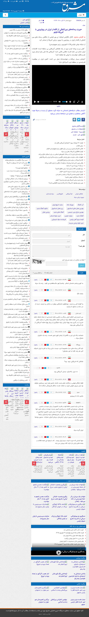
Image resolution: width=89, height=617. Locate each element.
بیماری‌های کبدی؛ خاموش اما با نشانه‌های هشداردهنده (16, 193)
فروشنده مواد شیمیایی (59, 219)
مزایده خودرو (68, 216)
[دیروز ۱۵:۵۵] (21, 129)
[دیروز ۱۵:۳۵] (76, 508)
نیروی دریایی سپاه (79, 197)
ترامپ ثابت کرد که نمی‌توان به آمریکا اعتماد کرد (18, 164)
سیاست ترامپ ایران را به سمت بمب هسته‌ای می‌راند (18, 172)
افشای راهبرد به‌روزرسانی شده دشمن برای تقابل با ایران (17, 343)
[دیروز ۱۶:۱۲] (40, 489)
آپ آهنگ (80, 205)
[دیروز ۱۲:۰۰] (40, 592)
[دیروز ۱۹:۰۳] (76, 592)
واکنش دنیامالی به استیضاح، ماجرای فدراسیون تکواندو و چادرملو (77, 576)
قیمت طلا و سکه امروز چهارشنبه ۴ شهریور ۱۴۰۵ (70, 533)
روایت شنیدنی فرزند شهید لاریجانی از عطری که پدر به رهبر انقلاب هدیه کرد (17, 73)
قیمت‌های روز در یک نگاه (77, 526)
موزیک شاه (70, 205)
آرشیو (20, 1)
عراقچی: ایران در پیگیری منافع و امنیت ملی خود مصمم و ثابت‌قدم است (17, 224)
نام (84, 234)
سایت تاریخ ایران (57, 205)
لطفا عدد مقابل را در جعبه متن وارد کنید (73, 260)
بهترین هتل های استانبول (75, 208)
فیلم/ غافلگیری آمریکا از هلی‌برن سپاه (72, 151)
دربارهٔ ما (5, 1)
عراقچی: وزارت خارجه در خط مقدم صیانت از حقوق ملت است (16, 310)
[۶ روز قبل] (59, 461)
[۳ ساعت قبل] (21, 396)
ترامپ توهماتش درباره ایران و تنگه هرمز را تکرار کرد (16, 78)
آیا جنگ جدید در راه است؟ (20, 64)
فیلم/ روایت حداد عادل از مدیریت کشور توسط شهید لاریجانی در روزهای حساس (17, 277)
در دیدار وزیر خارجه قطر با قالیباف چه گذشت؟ (17, 37)
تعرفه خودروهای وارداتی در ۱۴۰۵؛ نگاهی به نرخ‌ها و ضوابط (59, 471)
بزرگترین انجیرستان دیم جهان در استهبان (42, 600)
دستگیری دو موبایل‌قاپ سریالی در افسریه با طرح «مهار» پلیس (77, 518)
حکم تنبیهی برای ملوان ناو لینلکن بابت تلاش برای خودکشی (17, 338)
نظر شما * (81, 246)
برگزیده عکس (81, 584)
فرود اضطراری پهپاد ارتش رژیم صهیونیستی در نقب (19, 348)
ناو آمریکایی (69, 194)
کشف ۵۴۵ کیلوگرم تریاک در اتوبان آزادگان (59, 517)
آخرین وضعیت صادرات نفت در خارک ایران (15, 61)
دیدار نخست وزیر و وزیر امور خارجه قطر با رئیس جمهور (77, 602)
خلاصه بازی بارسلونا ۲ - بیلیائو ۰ (19, 176)
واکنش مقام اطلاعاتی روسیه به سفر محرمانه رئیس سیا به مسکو (18, 91)
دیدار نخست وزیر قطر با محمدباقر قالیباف (16, 314)
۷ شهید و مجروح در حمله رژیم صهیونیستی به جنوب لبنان (19, 333)
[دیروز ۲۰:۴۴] (76, 489)
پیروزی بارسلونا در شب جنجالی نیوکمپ (16, 179)
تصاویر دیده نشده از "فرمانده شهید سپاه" (16, 46)
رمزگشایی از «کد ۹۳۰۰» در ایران (18, 59)
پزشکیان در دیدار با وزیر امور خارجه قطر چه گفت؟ (17, 366)
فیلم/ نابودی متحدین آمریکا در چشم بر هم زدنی (69, 174)
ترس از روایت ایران (22, 199)
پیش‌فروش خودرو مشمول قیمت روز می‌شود (48, 469)
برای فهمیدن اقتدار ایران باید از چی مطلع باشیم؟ (69, 169)
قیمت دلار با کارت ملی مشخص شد (74, 530)
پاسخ (36, 280)
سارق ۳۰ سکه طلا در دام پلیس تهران (21, 138)
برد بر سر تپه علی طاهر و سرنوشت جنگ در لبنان (16, 361)
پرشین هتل (46, 212)
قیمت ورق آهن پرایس (76, 219)
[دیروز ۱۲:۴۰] (40, 508)
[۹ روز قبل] (48, 459)
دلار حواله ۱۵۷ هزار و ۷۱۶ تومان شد (73, 536)
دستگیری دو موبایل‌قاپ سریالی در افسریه (70, 551)
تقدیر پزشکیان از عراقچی (20, 380)
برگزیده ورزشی (80, 558)
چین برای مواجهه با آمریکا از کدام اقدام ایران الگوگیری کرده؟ (66, 183)
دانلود (58, 106)
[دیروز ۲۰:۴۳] (58, 566)
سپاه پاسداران (50, 194)
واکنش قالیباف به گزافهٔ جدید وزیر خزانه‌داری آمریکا (18, 282)
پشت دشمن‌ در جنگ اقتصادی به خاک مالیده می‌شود (17, 96)
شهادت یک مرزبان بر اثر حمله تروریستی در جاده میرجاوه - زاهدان (77, 499)
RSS (26, 1)
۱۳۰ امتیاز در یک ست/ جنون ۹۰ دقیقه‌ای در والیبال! (16, 42)
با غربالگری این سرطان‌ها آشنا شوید (11, 405)
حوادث (27, 117)
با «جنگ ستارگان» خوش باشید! (74, 177)
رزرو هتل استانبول (57, 208)
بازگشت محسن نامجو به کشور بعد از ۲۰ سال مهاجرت (41, 499)
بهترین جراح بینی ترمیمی (75, 212)
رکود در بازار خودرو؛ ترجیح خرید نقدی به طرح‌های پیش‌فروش (80, 470)
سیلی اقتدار (79, 146)
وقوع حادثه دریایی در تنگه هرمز (19, 30)
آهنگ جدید (79, 216)
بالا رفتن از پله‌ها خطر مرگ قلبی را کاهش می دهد (6, 409)
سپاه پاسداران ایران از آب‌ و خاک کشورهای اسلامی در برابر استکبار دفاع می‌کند (60, 154)
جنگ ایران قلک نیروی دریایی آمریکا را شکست (17, 264)
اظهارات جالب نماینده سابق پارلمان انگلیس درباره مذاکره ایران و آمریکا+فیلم (61, 157)
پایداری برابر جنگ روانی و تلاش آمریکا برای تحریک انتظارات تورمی (17, 371)
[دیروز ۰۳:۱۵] (11, 395)
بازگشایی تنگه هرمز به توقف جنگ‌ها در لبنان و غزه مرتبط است (17, 83)
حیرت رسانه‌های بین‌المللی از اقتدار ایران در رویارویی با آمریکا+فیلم (58, 31)
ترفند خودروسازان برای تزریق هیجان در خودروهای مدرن (70, 471)
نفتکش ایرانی (79, 194)
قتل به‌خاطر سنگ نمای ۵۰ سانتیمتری (6, 137)
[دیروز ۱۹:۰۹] (58, 489)
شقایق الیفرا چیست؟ (22, 168)
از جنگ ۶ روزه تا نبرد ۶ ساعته (74, 166)
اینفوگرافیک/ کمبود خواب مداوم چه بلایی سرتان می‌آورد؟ (16, 407)
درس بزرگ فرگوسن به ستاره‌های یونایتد (16, 160)
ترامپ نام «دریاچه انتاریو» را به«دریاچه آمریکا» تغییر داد (17, 249)
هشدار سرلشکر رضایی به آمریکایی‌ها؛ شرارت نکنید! (17, 295)
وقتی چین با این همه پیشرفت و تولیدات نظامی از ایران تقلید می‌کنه (64, 163)
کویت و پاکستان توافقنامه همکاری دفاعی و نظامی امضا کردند (16, 356)
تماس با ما (13, 1)
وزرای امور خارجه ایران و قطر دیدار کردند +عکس (17, 101)
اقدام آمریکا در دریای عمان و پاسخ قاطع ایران (70, 160)
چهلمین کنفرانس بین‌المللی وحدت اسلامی (59, 600)
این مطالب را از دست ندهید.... (75, 481)
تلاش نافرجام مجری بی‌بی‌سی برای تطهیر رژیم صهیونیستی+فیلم (65, 149)
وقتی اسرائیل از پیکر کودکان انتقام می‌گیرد (15, 207)
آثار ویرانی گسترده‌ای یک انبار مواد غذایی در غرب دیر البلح (17, 111)
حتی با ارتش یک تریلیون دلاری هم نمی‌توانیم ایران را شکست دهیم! (18, 187)
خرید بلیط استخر (55, 216)
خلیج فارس (60, 194)
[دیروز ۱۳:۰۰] (58, 592)
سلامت (27, 385)
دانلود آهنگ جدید (42, 208)
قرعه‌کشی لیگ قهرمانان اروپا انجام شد (59, 575)
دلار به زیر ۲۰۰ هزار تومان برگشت (74, 538)
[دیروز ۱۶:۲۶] (58, 553)
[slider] (44, 102)
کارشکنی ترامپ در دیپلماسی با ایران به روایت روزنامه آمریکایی (17, 229)
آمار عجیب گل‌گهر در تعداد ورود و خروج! (40, 575)
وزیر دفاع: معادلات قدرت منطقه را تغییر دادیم (17, 305)
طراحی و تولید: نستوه (44, 614)
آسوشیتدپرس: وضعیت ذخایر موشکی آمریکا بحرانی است (17, 272)
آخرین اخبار (25, 156)
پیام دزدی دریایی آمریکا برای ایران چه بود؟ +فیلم (69, 180)
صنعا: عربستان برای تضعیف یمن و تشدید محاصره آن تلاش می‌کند (16, 234)
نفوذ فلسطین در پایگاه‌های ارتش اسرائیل (16, 197)
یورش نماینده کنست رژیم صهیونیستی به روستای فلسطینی (17, 244)
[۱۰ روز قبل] (37, 461)
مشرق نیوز (68, 6)
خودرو (83, 451)
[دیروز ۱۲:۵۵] (58, 508)
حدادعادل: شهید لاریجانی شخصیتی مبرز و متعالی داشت (16, 300)
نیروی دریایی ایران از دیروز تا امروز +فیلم (71, 171)
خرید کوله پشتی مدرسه (76, 223)
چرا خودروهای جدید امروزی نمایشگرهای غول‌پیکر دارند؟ (37, 469)
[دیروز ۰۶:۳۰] (6, 128)
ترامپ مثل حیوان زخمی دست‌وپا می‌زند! (16, 220)
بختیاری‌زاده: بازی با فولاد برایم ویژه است (16, 268)
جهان (80, 15)
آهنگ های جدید (59, 212)
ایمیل (83, 240)
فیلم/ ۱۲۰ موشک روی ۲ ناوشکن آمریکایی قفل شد (68, 143)
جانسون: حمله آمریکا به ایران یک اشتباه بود (17, 211)
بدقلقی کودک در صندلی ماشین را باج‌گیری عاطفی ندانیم (16, 182)
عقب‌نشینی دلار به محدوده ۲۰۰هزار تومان (72, 541)
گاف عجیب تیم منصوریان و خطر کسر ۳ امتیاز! (17, 49)
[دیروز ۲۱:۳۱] (76, 566)
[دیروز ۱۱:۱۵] (40, 566)
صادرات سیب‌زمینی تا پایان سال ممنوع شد (41, 517)
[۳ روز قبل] (80, 460)
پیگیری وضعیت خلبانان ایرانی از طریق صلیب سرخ (59, 497)
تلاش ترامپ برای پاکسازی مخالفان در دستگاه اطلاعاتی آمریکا (17, 203)
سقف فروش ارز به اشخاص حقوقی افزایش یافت (18, 318)
